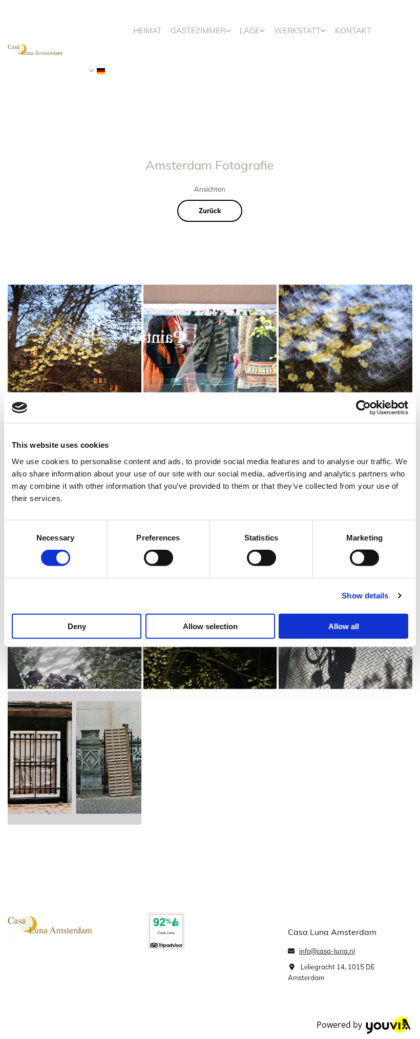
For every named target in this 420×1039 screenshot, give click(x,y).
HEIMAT (147, 30)
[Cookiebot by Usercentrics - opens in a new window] (363, 407)
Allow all (343, 625)
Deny (77, 625)
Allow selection (210, 625)
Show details (365, 595)
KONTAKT (353, 30)
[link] (201, 30)
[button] (209, 211)
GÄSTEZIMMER (198, 30)
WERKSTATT (297, 30)
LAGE (250, 30)
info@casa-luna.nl (327, 951)
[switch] (158, 558)
